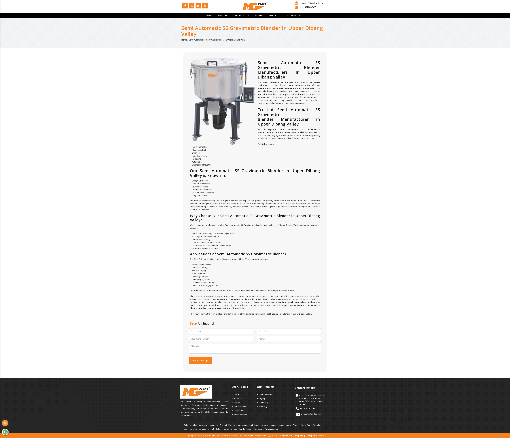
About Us (223, 15)
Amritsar (233, 429)
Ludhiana (188, 429)
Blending (263, 406)
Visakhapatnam (271, 429)
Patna (303, 425)
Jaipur (256, 425)
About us (238, 398)
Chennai (223, 425)
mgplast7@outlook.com (312, 3)
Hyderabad (213, 425)
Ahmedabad (247, 425)
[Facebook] (185, 6)
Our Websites (294, 15)
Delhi (186, 425)
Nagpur (281, 425)
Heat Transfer (265, 394)
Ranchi (242, 429)
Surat (309, 425)
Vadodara (317, 425)
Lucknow (264, 425)
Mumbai (193, 425)
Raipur (249, 429)
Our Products (241, 15)
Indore (288, 425)
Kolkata (231, 425)
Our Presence (240, 406)
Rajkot (218, 429)
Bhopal (296, 425)
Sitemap (259, 15)
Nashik (226, 429)
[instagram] (191, 6)
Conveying (263, 402)
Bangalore (202, 425)
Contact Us (275, 15)
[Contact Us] (5, 421)
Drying (262, 398)
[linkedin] (198, 6)
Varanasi (202, 429)
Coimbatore (258, 429)
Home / (184, 39)
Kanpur (273, 425)
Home (209, 15)
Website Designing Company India (303, 435)
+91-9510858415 (308, 408)
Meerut (211, 429)
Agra (195, 429)
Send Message (200, 360)
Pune (238, 425)
